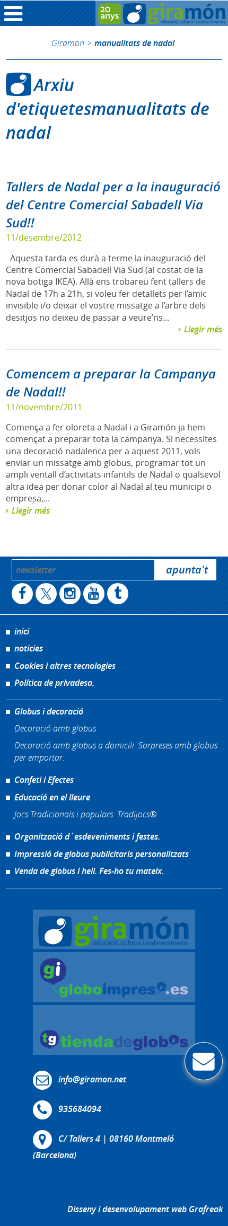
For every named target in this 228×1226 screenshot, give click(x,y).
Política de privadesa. (54, 683)
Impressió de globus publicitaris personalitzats (101, 854)
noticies (28, 648)
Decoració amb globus (55, 728)
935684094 (79, 1109)
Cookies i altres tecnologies (65, 666)
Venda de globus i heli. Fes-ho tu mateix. (89, 871)
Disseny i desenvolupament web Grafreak (145, 1209)
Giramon (67, 42)
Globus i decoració (48, 711)
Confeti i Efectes (44, 780)
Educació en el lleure (52, 797)
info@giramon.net (92, 1079)
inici (21, 631)
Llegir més (203, 329)
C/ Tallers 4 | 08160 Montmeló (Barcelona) (103, 1147)
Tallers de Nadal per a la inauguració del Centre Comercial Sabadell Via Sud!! (113, 204)
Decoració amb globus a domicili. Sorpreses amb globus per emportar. (115, 750)
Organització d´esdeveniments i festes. (87, 836)
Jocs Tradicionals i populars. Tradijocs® (85, 813)
